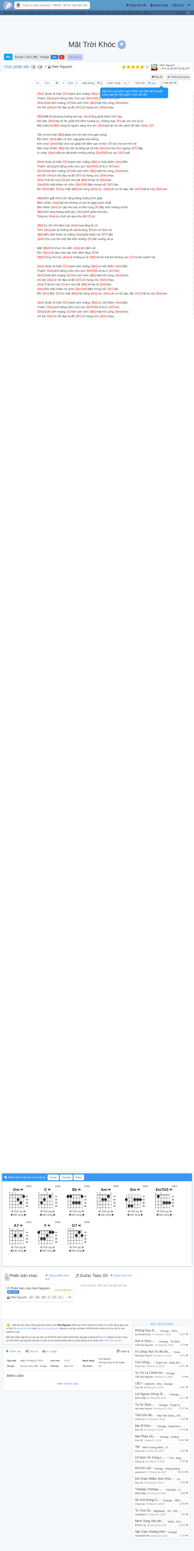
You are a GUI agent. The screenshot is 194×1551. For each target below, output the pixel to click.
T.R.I (171, 1457)
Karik (171, 1521)
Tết (137, 1447)
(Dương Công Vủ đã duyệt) (112, 1362)
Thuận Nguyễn (179, 1405)
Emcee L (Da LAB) (26, 56)
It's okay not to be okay (153, 1351)
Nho (160, 1383)
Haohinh (150, 1383)
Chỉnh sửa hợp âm (112, 1340)
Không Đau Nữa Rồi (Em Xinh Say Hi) (146, 1330)
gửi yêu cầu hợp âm (48, 1328)
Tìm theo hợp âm (76, 12)
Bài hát (8, 12)
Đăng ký (178, 5)
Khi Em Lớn (143, 1468)
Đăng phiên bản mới (57, 1277)
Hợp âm (19, 12)
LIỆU (138, 1383)
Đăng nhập (161, 5)
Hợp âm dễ (170, 82)
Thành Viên (135, 12)
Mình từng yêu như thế (150, 1521)
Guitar (53, 1177)
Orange (44, 56)
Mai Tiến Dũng (166, 1415)
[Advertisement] (123, 25)
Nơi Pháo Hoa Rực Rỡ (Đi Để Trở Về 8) (146, 1436)
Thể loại (59, 12)
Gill (176, 1510)
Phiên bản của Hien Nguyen (29, 1289)
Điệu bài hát (44, 12)
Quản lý (183, 12)
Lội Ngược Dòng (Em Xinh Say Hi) (151, 1394)
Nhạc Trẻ (68, 1366)
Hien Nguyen (61, 66)
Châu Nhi (175, 1362)
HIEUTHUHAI (182, 1500)
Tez (169, 1510)
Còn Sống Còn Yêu (143, 1362)
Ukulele (66, 1177)
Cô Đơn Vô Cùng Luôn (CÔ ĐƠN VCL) (150, 1457)
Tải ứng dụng (96, 12)
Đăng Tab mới (122, 1275)
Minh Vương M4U (153, 1447)
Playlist (30, 12)
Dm (8, 56)
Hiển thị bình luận (67, 1383)
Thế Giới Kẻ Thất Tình (144, 1415)
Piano (79, 1177)
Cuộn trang (113, 82)
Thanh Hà (161, 1362)
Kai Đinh (172, 1489)
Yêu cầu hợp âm (116, 12)
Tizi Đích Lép (177, 1341)
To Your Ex (143, 1510)
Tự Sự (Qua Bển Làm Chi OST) (145, 1404)
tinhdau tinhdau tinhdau (149, 1489)
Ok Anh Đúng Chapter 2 (147, 1500)
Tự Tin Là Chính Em (149, 1373)
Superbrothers (177, 1426)
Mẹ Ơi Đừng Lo (144, 1426)
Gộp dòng (88, 82)
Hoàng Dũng (178, 1436)
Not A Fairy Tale (145, 1341)
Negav (180, 1457)
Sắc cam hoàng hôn (150, 1531)
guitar (28, 1185)
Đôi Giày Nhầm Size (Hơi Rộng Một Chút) (154, 1478)
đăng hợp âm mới (22, 1328)
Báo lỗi (158, 76)
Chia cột (140, 82)
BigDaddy (160, 1510)
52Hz (174, 1330)
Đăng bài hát (138, 5)
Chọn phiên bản (17, 66)
